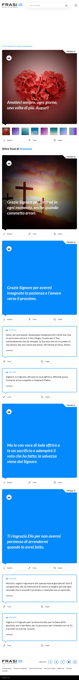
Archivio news (6, 668)
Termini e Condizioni (20, 668)
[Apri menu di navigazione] (75, 5)
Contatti (69, 668)
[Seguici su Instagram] (56, 662)
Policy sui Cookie (49, 668)
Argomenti (11, 46)
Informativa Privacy (35, 668)
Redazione (60, 668)
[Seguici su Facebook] (50, 662)
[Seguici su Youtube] (69, 662)
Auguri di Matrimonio (24, 46)
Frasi (4, 46)
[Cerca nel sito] (66, 5)
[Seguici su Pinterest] (62, 662)
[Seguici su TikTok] (75, 662)
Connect (5, 671)
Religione (12, 330)
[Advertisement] (39, 23)
